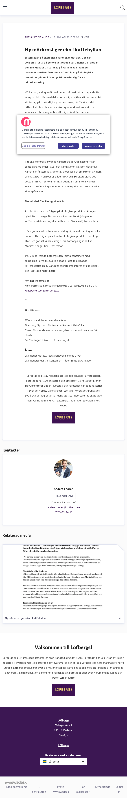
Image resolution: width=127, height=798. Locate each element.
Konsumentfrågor (59, 360)
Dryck (78, 355)
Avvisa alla (68, 145)
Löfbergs (63, 745)
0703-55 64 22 (63, 512)
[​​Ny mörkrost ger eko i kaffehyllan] (63, 579)
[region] (63, 134)
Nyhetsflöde (102, 786)
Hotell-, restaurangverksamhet (56, 355)
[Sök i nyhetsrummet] (122, 7)
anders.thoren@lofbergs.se (63, 507)
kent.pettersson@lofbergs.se (42, 290)
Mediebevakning (16, 786)
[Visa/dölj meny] (5, 7)
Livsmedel (31, 355)
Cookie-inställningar (33, 145)
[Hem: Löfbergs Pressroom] (62, 8)
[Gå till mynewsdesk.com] (16, 782)
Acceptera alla (93, 145)
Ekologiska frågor (81, 360)
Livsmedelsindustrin (36, 360)
